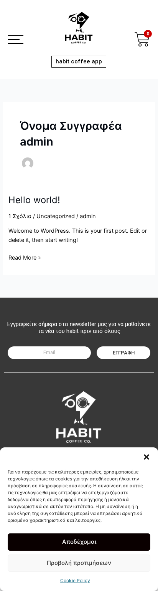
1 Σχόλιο (19, 216)
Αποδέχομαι (79, 541)
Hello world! (34, 199)
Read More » (24, 257)
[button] (146, 457)
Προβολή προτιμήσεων (79, 562)
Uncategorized (55, 216)
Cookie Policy (75, 580)
